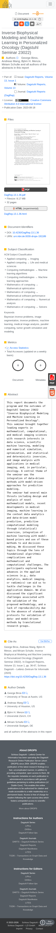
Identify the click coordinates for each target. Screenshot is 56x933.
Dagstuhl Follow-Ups (28, 833)
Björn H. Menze (30, 61)
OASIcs (28, 829)
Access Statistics (19, 347)
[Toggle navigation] (50, 4)
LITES (28, 852)
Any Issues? (49, 922)
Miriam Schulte (11, 64)
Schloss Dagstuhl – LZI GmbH (35, 922)
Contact (39, 928)
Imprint (19, 928)
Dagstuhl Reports (28, 845)
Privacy (29, 928)
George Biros (29, 57)
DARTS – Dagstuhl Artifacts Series (28, 842)
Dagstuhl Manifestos (28, 849)
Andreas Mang (11, 61)
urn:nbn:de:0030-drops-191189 (29, 236)
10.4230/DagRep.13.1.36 (25, 232)
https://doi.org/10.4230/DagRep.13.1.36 (25, 676)
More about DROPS (28, 808)
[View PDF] (28, 153)
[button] (38, 24)
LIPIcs (28, 826)
